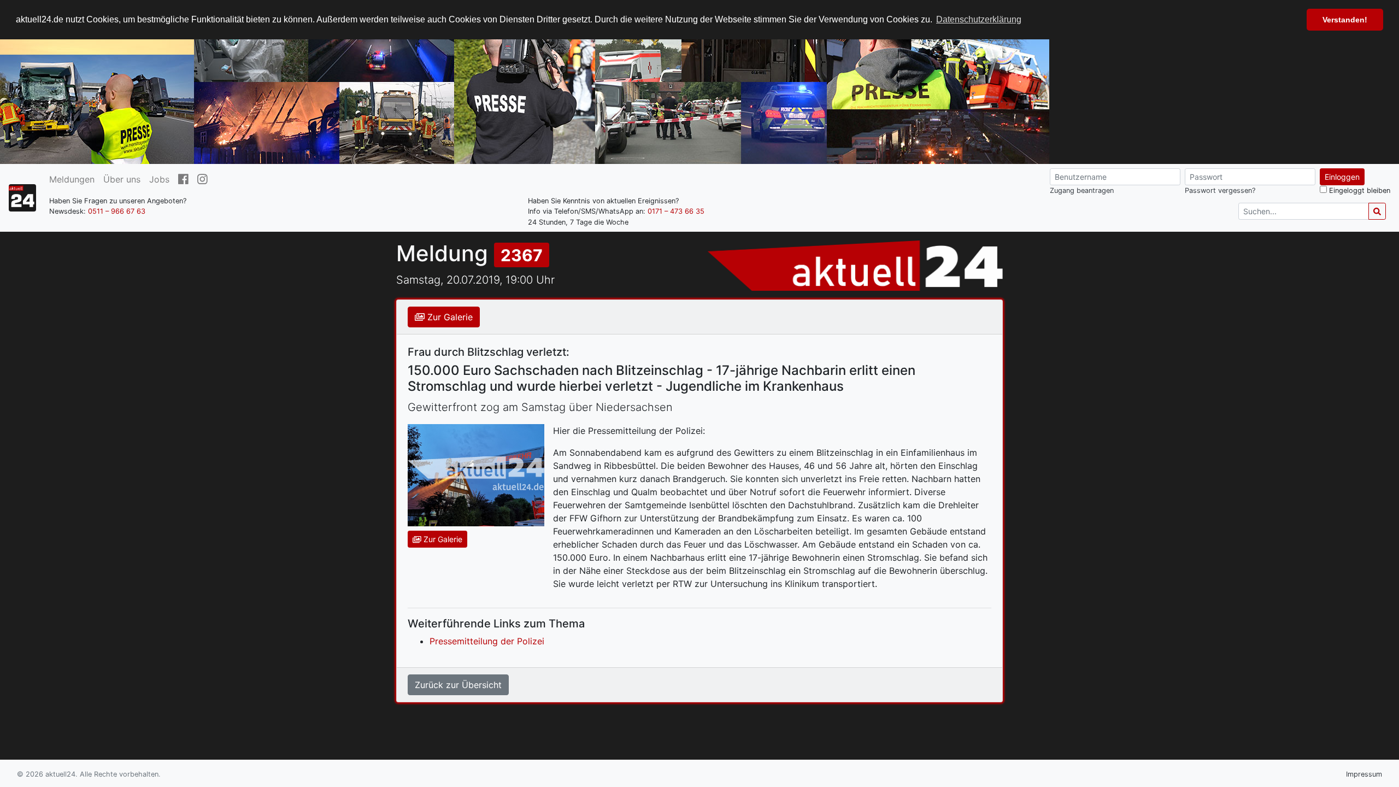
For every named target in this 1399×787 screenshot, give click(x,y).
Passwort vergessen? (1220, 190)
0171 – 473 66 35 (676, 211)
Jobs (159, 179)
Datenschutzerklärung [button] (978, 19)
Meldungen (72, 179)
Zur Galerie (449, 317)
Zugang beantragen (1082, 190)
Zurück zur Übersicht (458, 684)
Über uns (121, 179)
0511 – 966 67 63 (116, 211)
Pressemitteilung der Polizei (487, 641)
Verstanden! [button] (1344, 19)
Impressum (1364, 774)
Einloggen (1342, 176)
